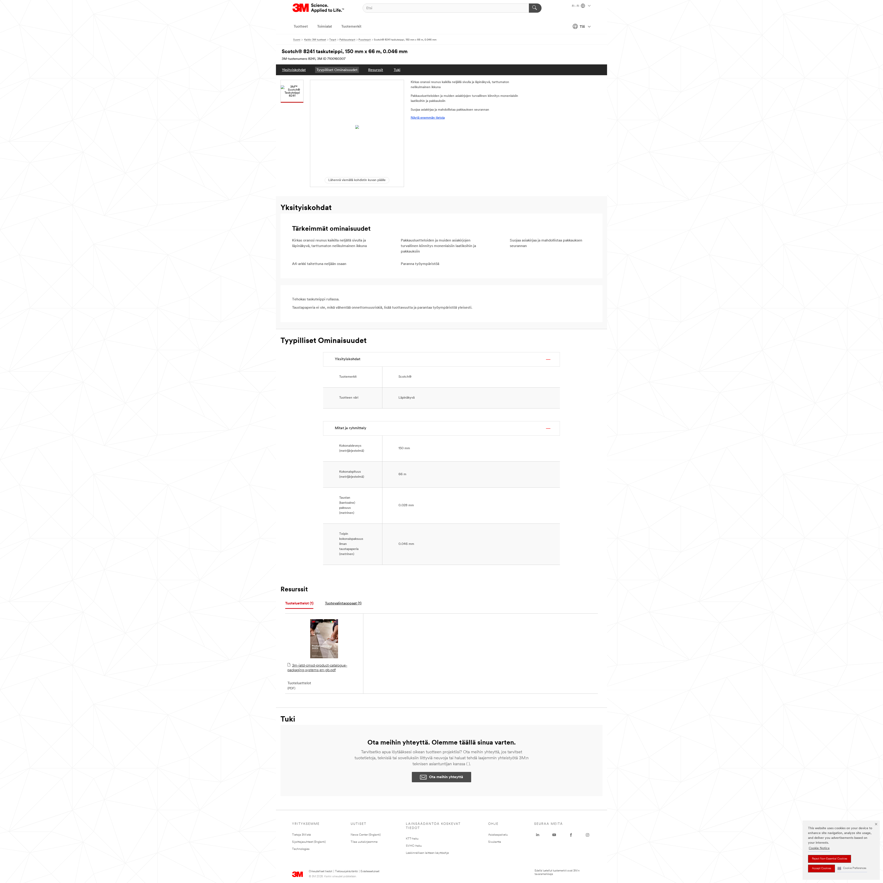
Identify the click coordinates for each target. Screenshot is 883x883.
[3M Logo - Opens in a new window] (318, 8)
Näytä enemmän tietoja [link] (428, 118)
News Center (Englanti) (366, 834)
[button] (852, 868)
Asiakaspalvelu (498, 834)
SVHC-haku (414, 845)
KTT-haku (412, 838)
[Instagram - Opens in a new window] (587, 834)
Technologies (301, 849)
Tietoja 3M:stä (301, 834)
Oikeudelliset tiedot (320, 871)
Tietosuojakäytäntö (346, 871)
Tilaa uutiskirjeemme (364, 841)
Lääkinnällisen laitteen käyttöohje (427, 852)
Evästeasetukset (370, 871)
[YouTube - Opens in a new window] (554, 834)
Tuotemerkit (351, 27)
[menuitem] (294, 70)
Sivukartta (494, 841)
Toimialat (324, 27)
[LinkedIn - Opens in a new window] (537, 834)
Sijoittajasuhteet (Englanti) (309, 841)
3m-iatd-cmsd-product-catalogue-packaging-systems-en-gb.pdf (317, 668)
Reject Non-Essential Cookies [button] (829, 858)
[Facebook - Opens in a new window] (571, 834)
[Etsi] (535, 8)
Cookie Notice (819, 848)
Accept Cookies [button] (821, 868)
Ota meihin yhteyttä (446, 777)
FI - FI (576, 6)
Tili (582, 27)
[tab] (299, 603)
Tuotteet (301, 27)
